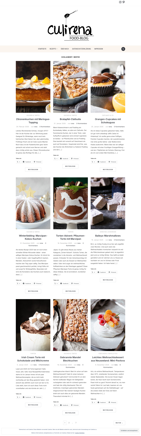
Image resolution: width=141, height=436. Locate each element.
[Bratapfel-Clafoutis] (70, 87)
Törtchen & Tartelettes (107, 354)
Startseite (42, 49)
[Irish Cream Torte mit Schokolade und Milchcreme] (33, 325)
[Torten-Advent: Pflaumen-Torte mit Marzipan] (70, 203)
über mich (65, 49)
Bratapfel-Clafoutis (70, 119)
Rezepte (53, 49)
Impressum (98, 49)
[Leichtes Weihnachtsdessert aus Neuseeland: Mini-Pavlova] (108, 325)
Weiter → (119, 423)
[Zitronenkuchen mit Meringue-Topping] (33, 87)
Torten (70, 232)
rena (35, 127)
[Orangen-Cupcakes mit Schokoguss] (108, 87)
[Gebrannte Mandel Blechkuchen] (70, 325)
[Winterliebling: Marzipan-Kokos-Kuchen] (33, 203)
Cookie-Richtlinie (79, 433)
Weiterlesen (33, 169)
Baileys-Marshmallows (108, 235)
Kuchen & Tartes (33, 115)
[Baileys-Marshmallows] (108, 203)
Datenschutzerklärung (81, 49)
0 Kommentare (45, 127)
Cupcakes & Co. (108, 115)
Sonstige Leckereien (108, 232)
